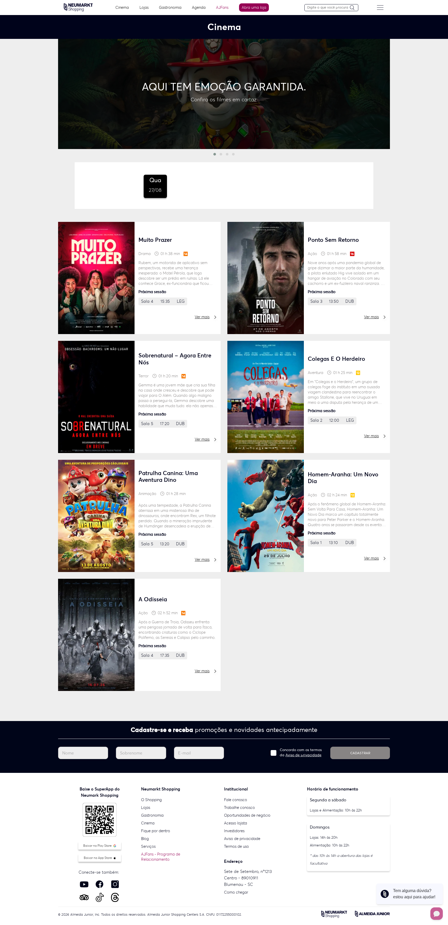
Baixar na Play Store (98, 846)
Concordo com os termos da (301, 752)
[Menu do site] (380, 7)
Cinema (122, 7)
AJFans (222, 7)
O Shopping (151, 799)
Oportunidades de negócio (247, 815)
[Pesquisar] (354, 8)
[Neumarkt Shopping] (78, 7)
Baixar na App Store (98, 858)
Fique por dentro (155, 830)
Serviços (148, 846)
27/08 (155, 184)
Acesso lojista (235, 823)
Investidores (234, 830)
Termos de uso (236, 846)
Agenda (199, 7)
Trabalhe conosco (239, 807)
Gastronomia (170, 7)
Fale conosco (235, 799)
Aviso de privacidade (303, 755)
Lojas (144, 7)
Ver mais (202, 316)
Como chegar (236, 892)
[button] (215, 154)
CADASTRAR (360, 753)
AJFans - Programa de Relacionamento (160, 857)
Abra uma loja (254, 7)
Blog (145, 838)
